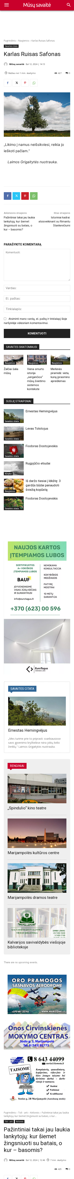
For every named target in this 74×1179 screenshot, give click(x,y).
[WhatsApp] (34, 83)
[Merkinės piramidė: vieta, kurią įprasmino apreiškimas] (60, 360)
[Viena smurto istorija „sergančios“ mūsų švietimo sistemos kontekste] (37, 360)
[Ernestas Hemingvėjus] (14, 416)
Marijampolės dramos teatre (32, 897)
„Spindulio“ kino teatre (27, 808)
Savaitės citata (11, 46)
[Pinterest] (25, 83)
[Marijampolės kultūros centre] (37, 833)
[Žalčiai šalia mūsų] (13, 360)
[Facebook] (7, 83)
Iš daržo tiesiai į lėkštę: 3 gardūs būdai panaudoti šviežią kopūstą (43, 485)
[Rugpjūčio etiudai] (14, 468)
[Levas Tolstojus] (14, 433)
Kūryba (8, 473)
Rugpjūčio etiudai (38, 463)
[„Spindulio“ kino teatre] (37, 788)
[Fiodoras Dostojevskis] (14, 451)
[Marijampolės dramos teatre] (37, 878)
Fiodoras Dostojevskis (42, 446)
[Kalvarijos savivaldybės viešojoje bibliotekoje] (37, 923)
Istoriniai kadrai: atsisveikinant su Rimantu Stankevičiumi (54, 221)
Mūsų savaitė (16, 64)
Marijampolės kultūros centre (33, 852)
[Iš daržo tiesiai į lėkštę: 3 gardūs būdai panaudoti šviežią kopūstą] (14, 486)
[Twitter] (16, 83)
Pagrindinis (10, 40)
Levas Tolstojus (37, 428)
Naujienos (23, 40)
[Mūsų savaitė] (6, 64)
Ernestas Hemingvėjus (41, 411)
